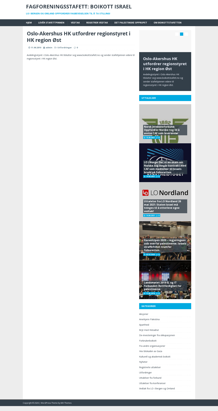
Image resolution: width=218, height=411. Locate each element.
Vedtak (75, 22)
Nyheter (143, 361)
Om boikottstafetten (167, 22)
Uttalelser (149, 97)
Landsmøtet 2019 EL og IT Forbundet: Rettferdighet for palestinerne (162, 286)
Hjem (29, 22)
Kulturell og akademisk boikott (154, 356)
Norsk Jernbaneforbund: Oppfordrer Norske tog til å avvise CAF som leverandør (162, 130)
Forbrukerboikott (148, 340)
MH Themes (66, 403)
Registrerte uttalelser (150, 367)
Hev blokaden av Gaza (150, 351)
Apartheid (144, 324)
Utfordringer (64, 47)
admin (49, 47)
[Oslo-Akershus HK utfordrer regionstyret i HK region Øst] (165, 41)
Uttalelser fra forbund (150, 377)
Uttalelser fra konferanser (152, 383)
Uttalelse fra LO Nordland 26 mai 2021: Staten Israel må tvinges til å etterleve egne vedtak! (162, 206)
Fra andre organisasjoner (152, 345)
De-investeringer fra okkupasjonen (157, 335)
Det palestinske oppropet (130, 22)
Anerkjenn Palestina (149, 319)
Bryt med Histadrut (149, 329)
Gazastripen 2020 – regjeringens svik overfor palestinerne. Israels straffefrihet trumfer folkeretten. (165, 245)
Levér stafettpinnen (51, 22)
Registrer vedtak (97, 22)
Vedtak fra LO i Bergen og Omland (157, 388)
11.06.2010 (36, 47)
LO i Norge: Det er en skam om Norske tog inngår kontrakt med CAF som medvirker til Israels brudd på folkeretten (165, 167)
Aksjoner (143, 314)
